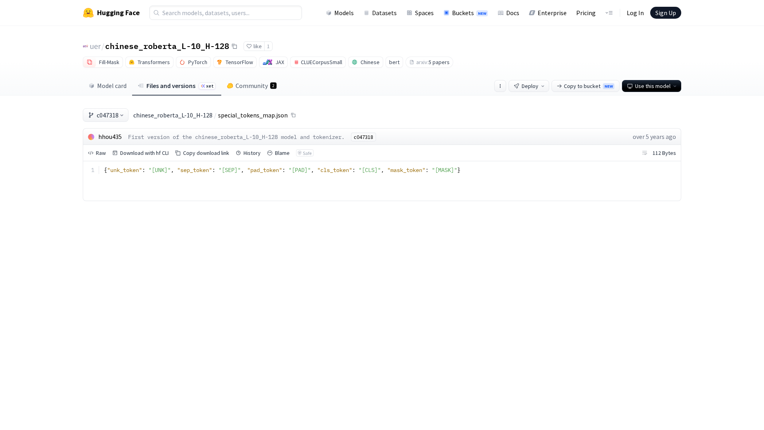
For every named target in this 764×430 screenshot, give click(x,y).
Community (255, 86)
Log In (635, 13)
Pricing (586, 13)
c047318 (108, 115)
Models (344, 13)
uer (95, 46)
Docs (512, 13)
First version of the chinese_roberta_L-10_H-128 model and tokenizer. (236, 137)
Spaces (424, 13)
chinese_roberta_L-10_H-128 (167, 45)
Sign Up (665, 13)
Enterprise (552, 13)
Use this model (652, 86)
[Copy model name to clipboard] (234, 46)
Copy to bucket (588, 86)
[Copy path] (293, 115)
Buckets (469, 13)
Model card (112, 86)
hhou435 (110, 137)
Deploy (530, 86)
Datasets (384, 13)
